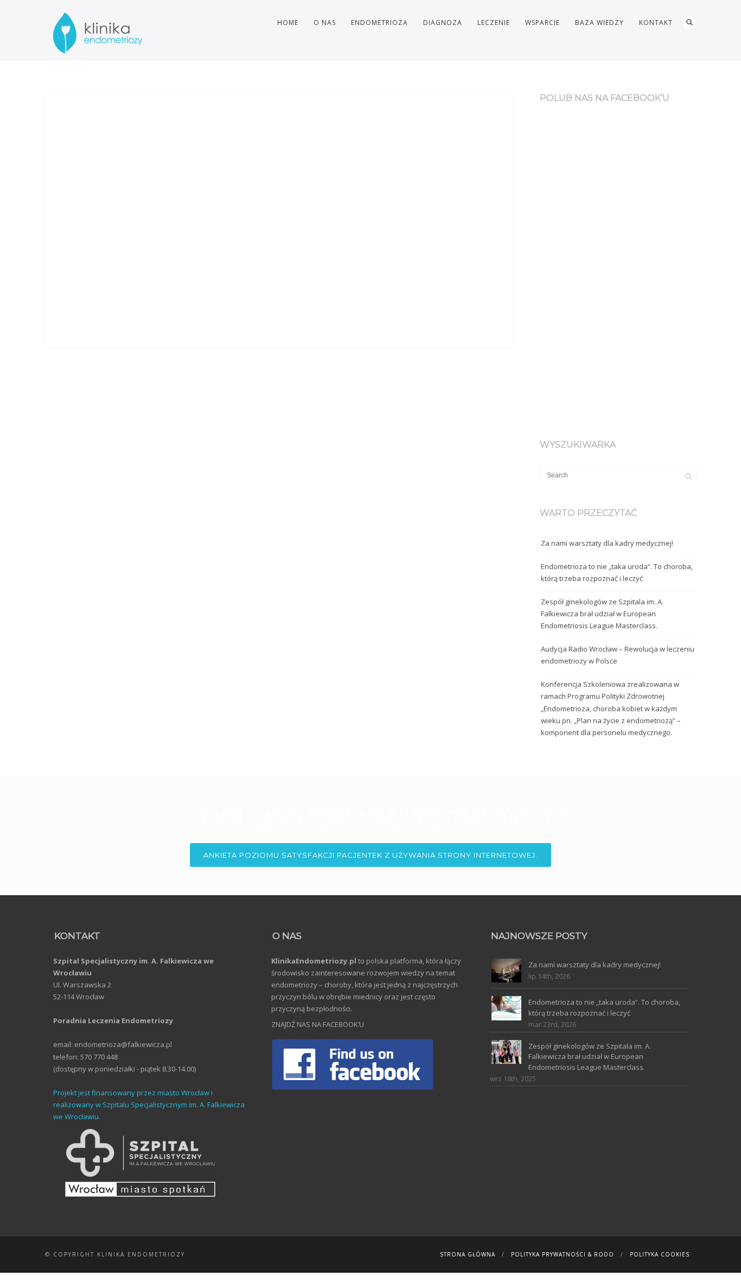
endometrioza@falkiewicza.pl (123, 1044)
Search (689, 22)
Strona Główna (467, 1254)
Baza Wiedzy (599, 22)
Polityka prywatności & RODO (562, 1254)
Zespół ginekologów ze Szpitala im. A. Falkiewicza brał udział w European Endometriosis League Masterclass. (602, 613)
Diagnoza (442, 22)
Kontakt (656, 22)
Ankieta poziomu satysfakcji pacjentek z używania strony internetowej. (370, 855)
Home (287, 22)
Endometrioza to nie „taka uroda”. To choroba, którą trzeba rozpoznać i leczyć (617, 572)
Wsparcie (542, 22)
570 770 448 (99, 1057)
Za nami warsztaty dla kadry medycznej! (607, 543)
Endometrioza (379, 22)
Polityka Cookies (659, 1254)
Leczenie (493, 22)
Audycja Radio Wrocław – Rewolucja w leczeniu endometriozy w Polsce (617, 655)
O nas (325, 22)
